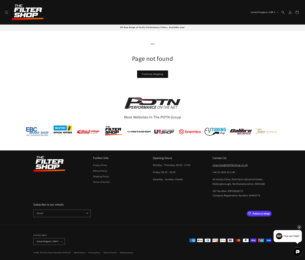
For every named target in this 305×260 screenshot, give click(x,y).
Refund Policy (100, 170)
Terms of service (110, 252)
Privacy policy (94, 252)
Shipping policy (126, 252)
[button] (6, 12)
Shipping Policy (101, 176)
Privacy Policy (100, 165)
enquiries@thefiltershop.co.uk (230, 165)
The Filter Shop (46, 253)
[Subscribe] (86, 213)
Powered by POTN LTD (62, 253)
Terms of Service (101, 182)
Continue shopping (152, 74)
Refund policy (79, 252)
